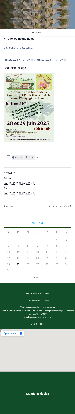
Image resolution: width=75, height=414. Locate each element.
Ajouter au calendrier (23, 157)
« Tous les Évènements (19, 39)
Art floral (10, 205)
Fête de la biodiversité (58, 205)
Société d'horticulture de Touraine (37, 11)
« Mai (36, 277)
